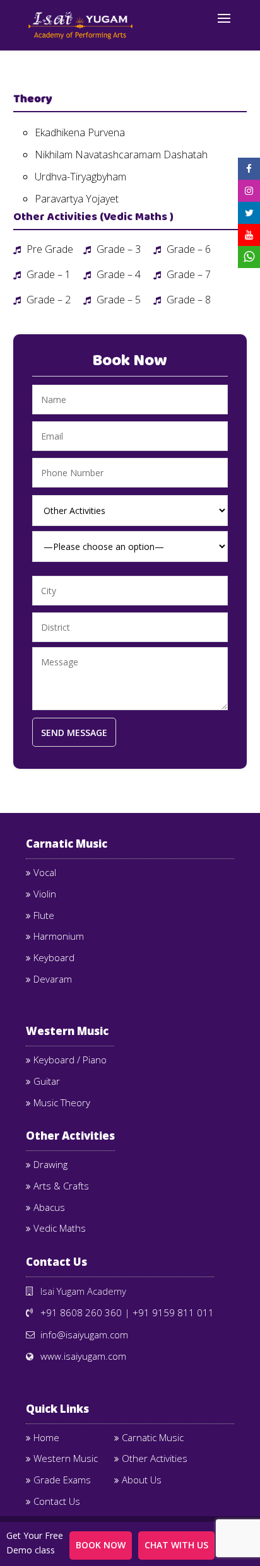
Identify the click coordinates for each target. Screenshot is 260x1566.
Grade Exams (62, 1479)
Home (46, 1437)
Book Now (101, 1545)
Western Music (65, 1458)
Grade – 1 (47, 274)
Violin (44, 893)
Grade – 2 (47, 300)
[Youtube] (249, 235)
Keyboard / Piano (70, 1059)
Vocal (44, 872)
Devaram (52, 979)
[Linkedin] (249, 213)
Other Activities (154, 1458)
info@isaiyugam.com (84, 1334)
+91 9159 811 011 (173, 1312)
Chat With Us (176, 1545)
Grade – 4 (117, 274)
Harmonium (58, 936)
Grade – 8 (187, 300)
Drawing (50, 1164)
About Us (142, 1479)
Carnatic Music (153, 1437)
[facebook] (249, 169)
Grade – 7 (187, 274)
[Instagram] (249, 191)
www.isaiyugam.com (83, 1356)
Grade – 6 (187, 249)
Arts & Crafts (61, 1185)
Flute (43, 915)
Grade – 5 (117, 300)
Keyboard (53, 957)
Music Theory (61, 1102)
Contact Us (56, 1501)
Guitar (46, 1081)
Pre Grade (48, 249)
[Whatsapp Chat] (249, 258)
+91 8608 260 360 (81, 1312)
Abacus (49, 1207)
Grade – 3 (117, 249)
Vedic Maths (59, 1228)
